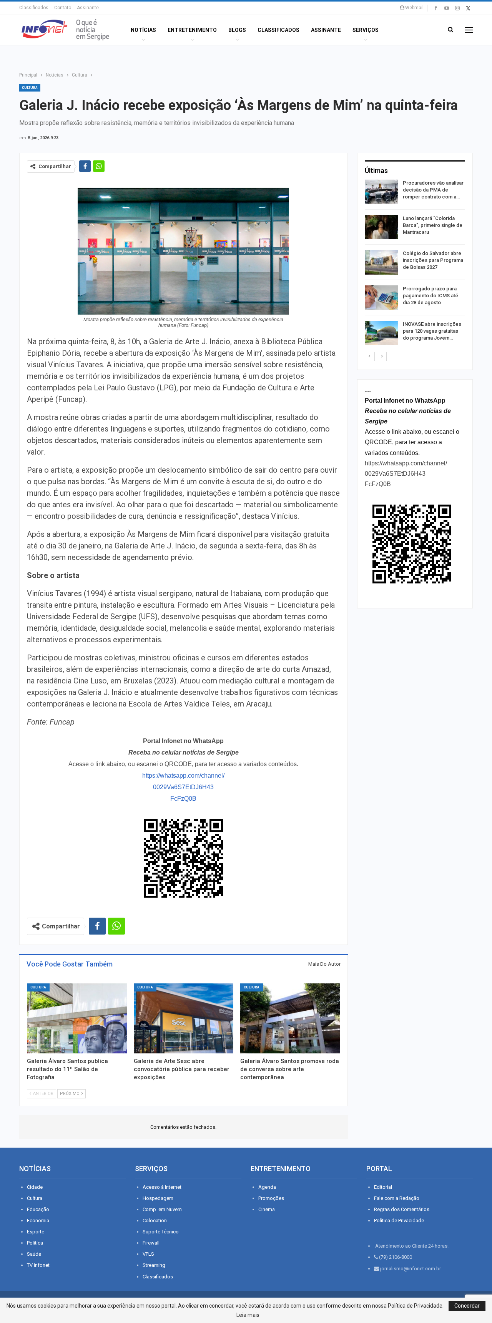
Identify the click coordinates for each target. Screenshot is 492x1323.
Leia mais (247, 1315)
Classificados (33, 7)
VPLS (148, 1254)
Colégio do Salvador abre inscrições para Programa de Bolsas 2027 (433, 260)
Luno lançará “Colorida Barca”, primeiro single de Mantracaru (432, 225)
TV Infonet (38, 1265)
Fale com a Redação (396, 1198)
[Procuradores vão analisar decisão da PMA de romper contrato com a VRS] (381, 192)
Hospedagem (158, 1198)
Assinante (88, 7)
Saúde (34, 1254)
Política (35, 1243)
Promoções (271, 1198)
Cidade (35, 1187)
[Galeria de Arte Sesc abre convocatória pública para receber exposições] (184, 1018)
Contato (62, 7)
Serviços (365, 30)
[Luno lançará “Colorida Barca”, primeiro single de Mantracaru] (381, 227)
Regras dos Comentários (401, 1209)
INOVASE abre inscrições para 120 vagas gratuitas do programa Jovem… (432, 331)
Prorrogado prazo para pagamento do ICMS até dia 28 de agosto (430, 295)
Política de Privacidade (399, 1220)
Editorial (383, 1187)
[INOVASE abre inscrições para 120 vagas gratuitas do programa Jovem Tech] (381, 333)
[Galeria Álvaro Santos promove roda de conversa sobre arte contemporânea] (290, 1018)
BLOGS (237, 30)
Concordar (467, 1306)
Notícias (143, 30)
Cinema (266, 1209)
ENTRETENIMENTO (192, 30)
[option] (415, 264)
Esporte (35, 1232)
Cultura (30, 88)
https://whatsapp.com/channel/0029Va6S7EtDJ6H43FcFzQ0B (183, 787)
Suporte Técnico (161, 1232)
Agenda (267, 1187)
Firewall (151, 1243)
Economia (38, 1220)
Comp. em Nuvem (162, 1209)
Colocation (155, 1220)
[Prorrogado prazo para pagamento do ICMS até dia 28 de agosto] (381, 297)
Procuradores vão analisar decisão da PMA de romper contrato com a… (433, 190)
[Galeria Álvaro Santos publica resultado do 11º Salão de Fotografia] (77, 1018)
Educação (38, 1209)
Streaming (154, 1265)
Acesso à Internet (162, 1187)
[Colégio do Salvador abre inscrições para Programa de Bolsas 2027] (381, 262)
